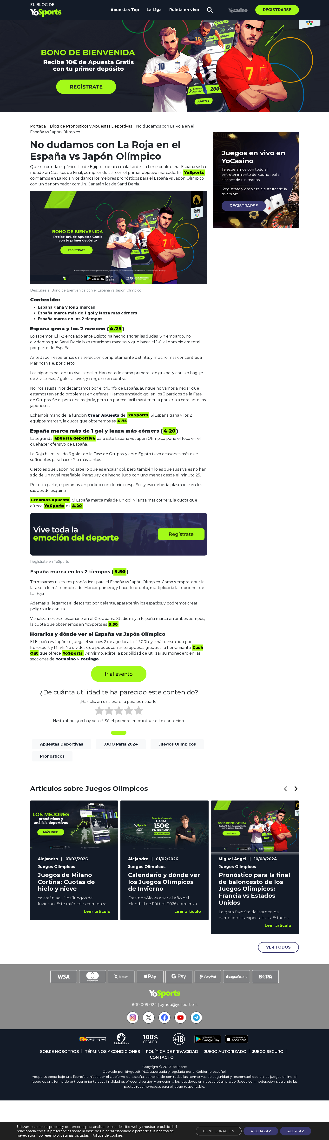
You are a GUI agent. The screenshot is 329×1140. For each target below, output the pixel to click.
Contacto (162, 1057)
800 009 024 (144, 1004)
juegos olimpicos (177, 744)
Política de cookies (107, 1135)
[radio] (99, 711)
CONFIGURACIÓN (218, 1131)
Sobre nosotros (59, 1051)
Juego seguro (267, 1051)
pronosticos (52, 756)
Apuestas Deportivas (61, 744)
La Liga (154, 9)
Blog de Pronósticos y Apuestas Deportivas (91, 126)
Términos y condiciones (112, 1051)
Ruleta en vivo (184, 9)
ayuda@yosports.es (178, 1004)
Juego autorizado (225, 1051)
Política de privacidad (172, 1051)
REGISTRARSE (244, 206)
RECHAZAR (261, 1131)
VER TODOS (278, 947)
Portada (38, 126)
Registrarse (277, 9)
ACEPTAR (295, 1131)
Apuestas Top (125, 9)
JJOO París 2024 (121, 744)
